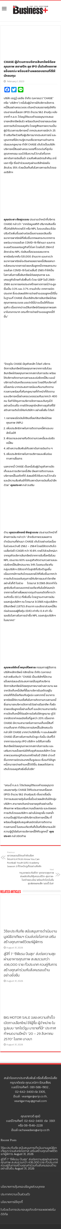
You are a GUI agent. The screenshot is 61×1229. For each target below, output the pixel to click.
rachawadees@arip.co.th (33, 1130)
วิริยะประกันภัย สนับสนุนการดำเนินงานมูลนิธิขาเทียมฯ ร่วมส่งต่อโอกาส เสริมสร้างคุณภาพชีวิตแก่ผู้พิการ (30, 936)
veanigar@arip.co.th (34, 1096)
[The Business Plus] (30, 9)
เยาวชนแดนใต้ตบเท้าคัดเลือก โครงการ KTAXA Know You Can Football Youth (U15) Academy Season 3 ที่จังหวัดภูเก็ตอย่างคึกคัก (24, 859)
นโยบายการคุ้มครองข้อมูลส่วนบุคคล (23, 1186)
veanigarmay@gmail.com (30, 1101)
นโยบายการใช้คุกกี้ (12, 1202)
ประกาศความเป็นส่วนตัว (15, 1194)
